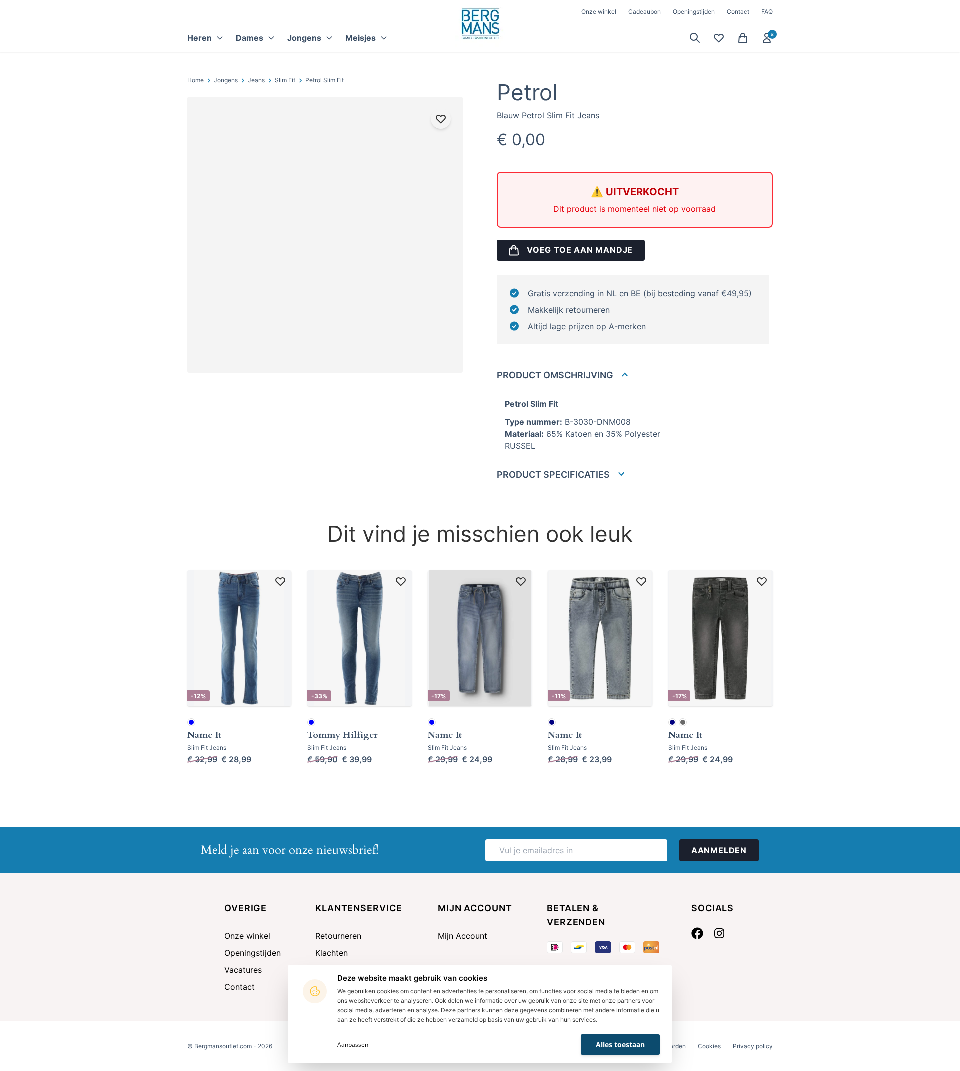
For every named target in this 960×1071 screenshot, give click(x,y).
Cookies (709, 1046)
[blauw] (192, 722)
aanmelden (719, 851)
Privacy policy (753, 1046)
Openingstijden (694, 12)
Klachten (332, 953)
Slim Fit (285, 80)
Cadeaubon (644, 12)
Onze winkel (599, 12)
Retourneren (339, 936)
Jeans (256, 80)
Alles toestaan (620, 1045)
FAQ (767, 12)
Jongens (226, 80)
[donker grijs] (683, 722)
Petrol (527, 92)
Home (196, 80)
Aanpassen (353, 1044)
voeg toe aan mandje (580, 250)
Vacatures (243, 970)
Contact (738, 12)
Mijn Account (463, 936)
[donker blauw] (552, 722)
